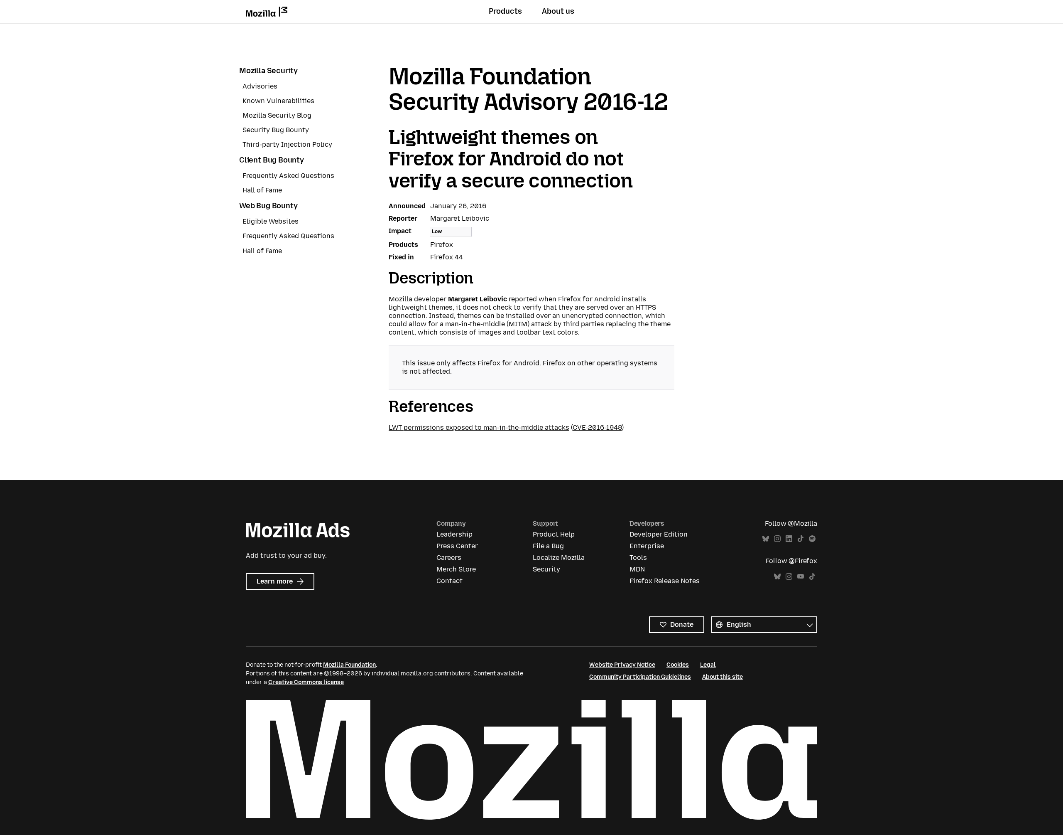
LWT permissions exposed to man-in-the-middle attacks (479, 427)
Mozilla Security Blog (276, 115)
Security (546, 569)
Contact (449, 581)
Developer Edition (658, 534)
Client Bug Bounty (271, 160)
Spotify (812, 539)
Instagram (777, 539)
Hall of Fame (262, 190)
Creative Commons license (306, 682)
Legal (708, 664)
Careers (448, 558)
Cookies (677, 664)
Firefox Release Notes (664, 581)
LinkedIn (789, 539)
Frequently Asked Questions (288, 176)
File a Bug (548, 546)
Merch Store (456, 569)
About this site (722, 676)
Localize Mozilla (559, 558)
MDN (637, 569)
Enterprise (646, 546)
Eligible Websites (270, 221)
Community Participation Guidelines (640, 676)
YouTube (801, 576)
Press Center (457, 546)
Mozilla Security (268, 70)
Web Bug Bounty (268, 205)
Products (505, 11)
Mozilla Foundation (349, 664)
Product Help (554, 534)
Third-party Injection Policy (287, 144)
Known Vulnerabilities (278, 101)
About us (558, 11)
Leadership (454, 534)
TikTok (801, 539)
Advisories (259, 86)
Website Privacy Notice (622, 664)
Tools (638, 558)
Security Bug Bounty (275, 130)
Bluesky (766, 539)
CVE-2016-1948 (597, 427)
